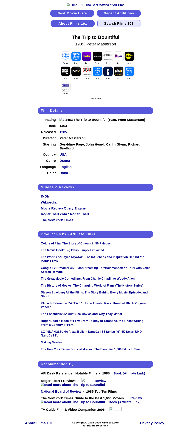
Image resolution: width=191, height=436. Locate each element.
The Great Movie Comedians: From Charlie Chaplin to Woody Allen (88, 278)
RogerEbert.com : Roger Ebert (65, 214)
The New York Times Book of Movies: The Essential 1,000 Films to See (90, 349)
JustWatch (95, 98)
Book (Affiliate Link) (129, 373)
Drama (65, 161)
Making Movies (51, 342)
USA (63, 154)
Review (101, 381)
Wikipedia (49, 202)
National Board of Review (61, 391)
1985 (63, 132)
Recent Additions (119, 13)
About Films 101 (72, 23)
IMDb (45, 196)
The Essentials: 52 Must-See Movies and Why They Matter (81, 314)
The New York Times (57, 220)
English (66, 167)
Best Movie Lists (72, 13)
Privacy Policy (152, 423)
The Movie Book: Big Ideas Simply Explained (72, 250)
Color (64, 173)
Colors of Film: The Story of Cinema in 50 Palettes (76, 243)
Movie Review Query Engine (63, 208)
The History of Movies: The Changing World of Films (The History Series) (92, 285)
